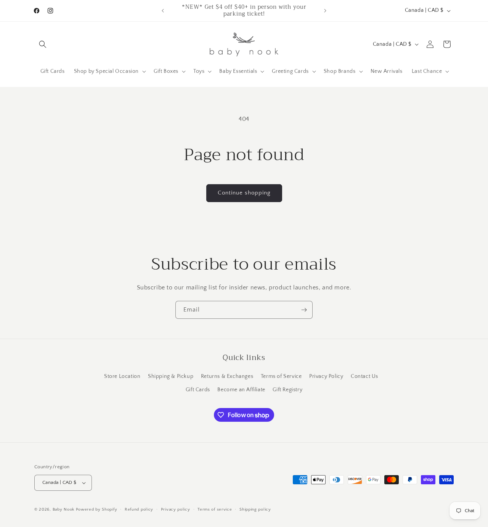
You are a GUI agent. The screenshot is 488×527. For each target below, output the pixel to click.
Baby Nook (63, 509)
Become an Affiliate (241, 390)
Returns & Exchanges (227, 376)
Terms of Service (281, 376)
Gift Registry (287, 390)
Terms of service (214, 509)
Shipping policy (255, 509)
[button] (42, 44)
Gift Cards (198, 390)
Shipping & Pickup (170, 376)
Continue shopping (244, 193)
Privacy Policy (326, 376)
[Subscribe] (303, 310)
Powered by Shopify (96, 509)
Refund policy (139, 509)
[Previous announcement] (162, 10)
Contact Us (364, 376)
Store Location (122, 376)
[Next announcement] (325, 10)
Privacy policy (175, 509)
